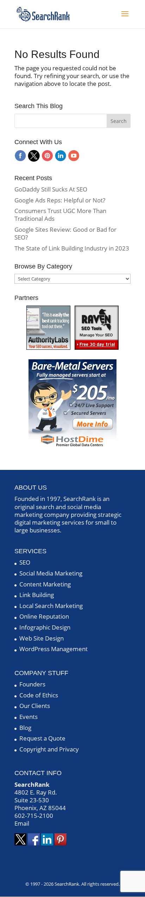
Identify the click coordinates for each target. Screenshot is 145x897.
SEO (24, 562)
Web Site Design (41, 638)
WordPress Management (53, 649)
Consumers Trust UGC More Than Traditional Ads (60, 215)
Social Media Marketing (50, 573)
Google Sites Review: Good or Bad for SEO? (65, 233)
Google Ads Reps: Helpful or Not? (59, 200)
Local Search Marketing (51, 606)
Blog (25, 728)
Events (28, 717)
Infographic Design (44, 627)
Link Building (36, 595)
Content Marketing (45, 584)
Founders (32, 684)
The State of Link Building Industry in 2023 (71, 248)
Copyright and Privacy (49, 749)
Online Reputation (44, 616)
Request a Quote (42, 738)
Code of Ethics (38, 695)
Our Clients (34, 706)
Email (21, 823)
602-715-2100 (33, 816)
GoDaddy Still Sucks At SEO (50, 189)
